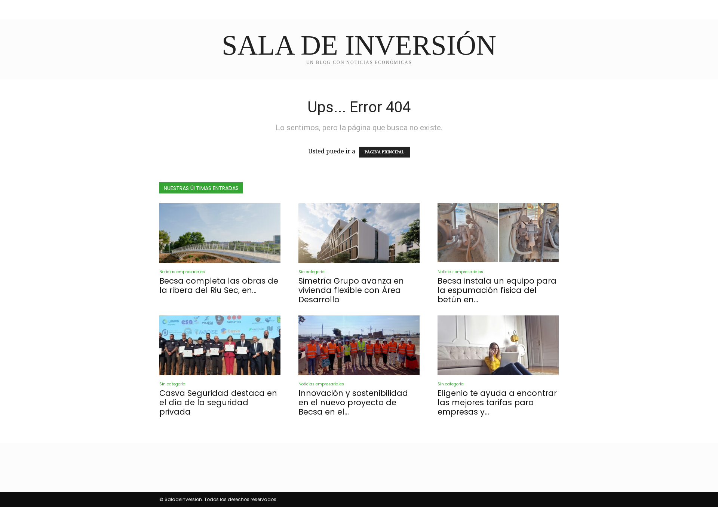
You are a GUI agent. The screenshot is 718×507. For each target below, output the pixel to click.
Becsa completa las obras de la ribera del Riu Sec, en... (218, 285)
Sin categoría (311, 272)
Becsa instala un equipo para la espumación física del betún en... (497, 290)
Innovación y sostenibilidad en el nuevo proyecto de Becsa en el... (353, 402)
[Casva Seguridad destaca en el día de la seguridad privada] (219, 345)
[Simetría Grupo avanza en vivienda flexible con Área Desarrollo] (359, 233)
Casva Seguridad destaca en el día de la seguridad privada (218, 402)
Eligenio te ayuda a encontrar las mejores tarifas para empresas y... (497, 402)
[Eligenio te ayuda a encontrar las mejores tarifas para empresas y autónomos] (498, 345)
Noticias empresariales (182, 272)
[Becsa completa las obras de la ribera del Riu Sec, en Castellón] (219, 233)
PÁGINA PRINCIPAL (384, 152)
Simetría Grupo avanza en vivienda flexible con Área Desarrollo (351, 290)
